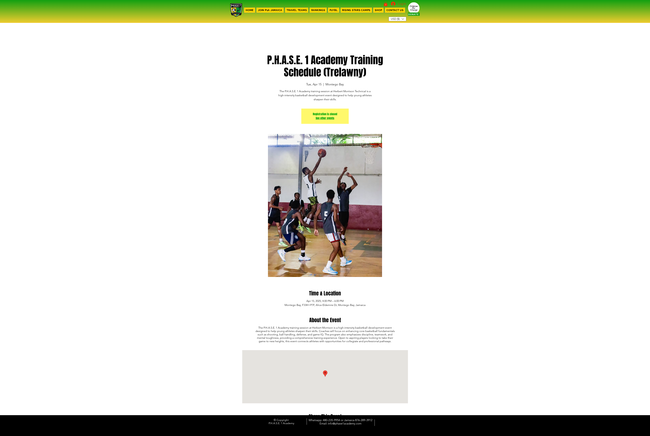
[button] (385, 4)
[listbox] (397, 19)
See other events (325, 118)
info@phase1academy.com (344, 423)
